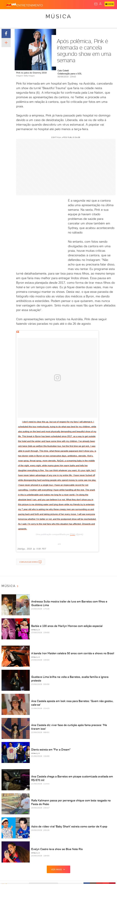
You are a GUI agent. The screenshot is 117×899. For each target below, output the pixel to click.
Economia (79, 14)
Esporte (101, 14)
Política (54, 14)
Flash (19, 14)
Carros (66, 14)
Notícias (42, 14)
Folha (91, 14)
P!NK (72, 534)
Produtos (7, 14)
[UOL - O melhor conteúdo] (11, 4)
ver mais (56, 869)
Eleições (30, 14)
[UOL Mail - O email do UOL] (96, 4)
